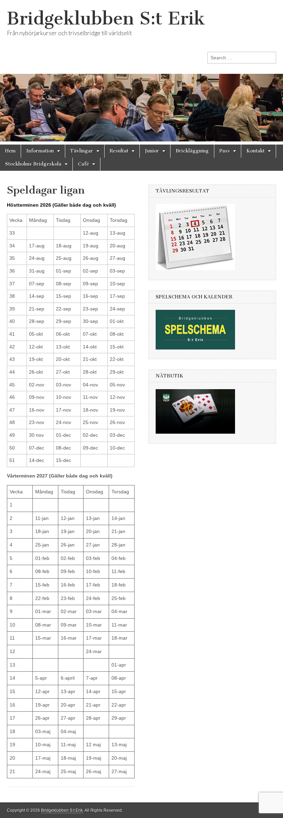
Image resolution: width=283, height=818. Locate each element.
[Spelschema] (199, 354)
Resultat (119, 151)
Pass (224, 151)
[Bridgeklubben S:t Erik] (141, 72)
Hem (10, 151)
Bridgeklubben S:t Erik (106, 18)
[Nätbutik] (199, 439)
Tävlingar (81, 151)
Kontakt (255, 151)
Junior (152, 151)
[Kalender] (199, 275)
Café (83, 164)
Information (40, 151)
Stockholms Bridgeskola (33, 164)
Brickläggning (192, 151)
